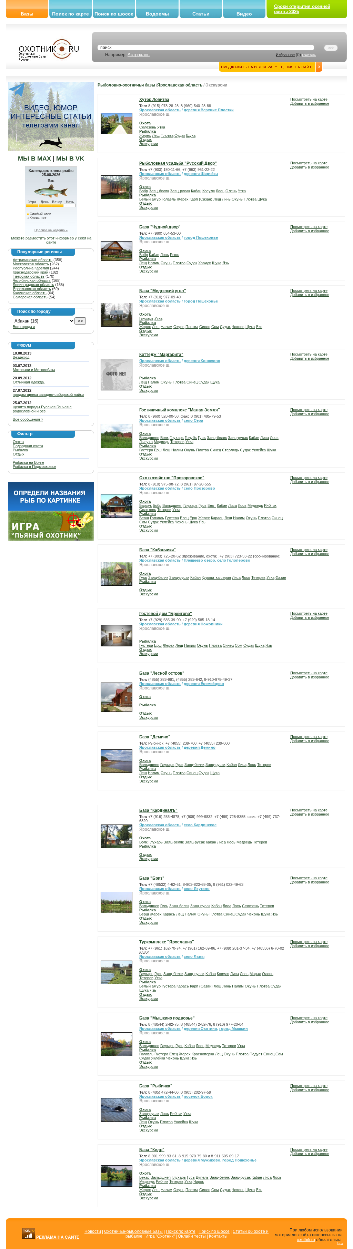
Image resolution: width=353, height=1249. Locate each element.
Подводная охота (28, 446)
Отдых (18, 454)
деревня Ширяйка (201, 174)
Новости (92, 1231)
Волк (164, 438)
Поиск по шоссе (113, 14)
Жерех (145, 135)
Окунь (237, 199)
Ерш (158, 450)
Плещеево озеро (199, 560)
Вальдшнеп (149, 438)
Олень (231, 191)
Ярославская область (32, 289)
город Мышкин (233, 1028)
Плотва (167, 135)
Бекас (144, 1177)
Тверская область (28, 276)
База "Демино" (154, 737)
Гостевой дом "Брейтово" (165, 613)
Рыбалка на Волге (28, 462)
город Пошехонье (201, 237)
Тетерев (177, 442)
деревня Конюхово (202, 361)
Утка (161, 127)
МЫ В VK (70, 158)
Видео (244, 14)
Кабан (196, 191)
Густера (146, 450)
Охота (18, 442)
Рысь (174, 255)
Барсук (145, 505)
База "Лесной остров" (161, 673)
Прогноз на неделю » (51, 230)
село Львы (194, 956)
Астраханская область (32, 260)
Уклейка (259, 450)
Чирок (198, 1181)
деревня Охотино (200, 1028)
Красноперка (203, 1054)
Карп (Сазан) (201, 199)
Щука (190, 135)
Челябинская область (32, 280)
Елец (184, 518)
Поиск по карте (70, 14)
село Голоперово (233, 560)
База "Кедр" (151, 1149)
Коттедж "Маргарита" (161, 354)
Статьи (201, 14)
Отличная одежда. (29, 382)
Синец (204, 327)
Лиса (264, 438)
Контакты (218, 1236)
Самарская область (30, 297)
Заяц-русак (180, 191)
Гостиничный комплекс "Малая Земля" (179, 410)
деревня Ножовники (203, 624)
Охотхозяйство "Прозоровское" (171, 477)
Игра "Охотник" (160, 1236)
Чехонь (238, 327)
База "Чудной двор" (160, 227)
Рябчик (270, 505)
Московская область (31, 264)
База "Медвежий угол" (162, 290)
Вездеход (21, 357)
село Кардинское (200, 825)
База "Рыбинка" (155, 1086)
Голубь (191, 438)
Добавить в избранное (309, 103)
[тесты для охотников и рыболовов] (51, 509)
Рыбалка (20, 450)
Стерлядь (230, 450)
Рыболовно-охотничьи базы (126, 85)
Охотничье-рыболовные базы (133, 1231)
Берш (144, 518)
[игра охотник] (51, 540)
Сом (215, 327)
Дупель (202, 1177)
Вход (340, 1243)
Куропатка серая (216, 577)
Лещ (156, 135)
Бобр (143, 191)
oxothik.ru (306, 1239)
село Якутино (197, 889)
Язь (225, 263)
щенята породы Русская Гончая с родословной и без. (42, 409)
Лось (220, 191)
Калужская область (30, 293)
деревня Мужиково (202, 1160)
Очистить (309, 55)
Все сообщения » (28, 419)
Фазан (280, 577)
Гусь (202, 438)
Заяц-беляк (159, 191)
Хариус (204, 263)
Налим (154, 263)
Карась (217, 518)
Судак (179, 135)
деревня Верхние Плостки (209, 110)
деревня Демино (199, 747)
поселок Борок (198, 1096)
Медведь (161, 442)
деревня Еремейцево (204, 684)
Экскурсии (148, 144)
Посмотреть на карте (308, 99)
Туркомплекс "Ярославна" (166, 942)
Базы (27, 14)
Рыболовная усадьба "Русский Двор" (178, 163)
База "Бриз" (151, 878)
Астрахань (139, 54)
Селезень (147, 127)
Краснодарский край (30, 272)
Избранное (285, 55)
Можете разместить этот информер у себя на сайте (51, 240)
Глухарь (146, 318)
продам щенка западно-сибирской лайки (48, 394)
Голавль (169, 199)
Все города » (24, 327)
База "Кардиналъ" (158, 810)
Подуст (256, 1054)
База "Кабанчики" (157, 549)
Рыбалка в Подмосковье (34, 466)
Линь (226, 199)
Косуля (208, 191)
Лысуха (146, 442)
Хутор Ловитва (154, 99)
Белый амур (150, 199)
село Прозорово (199, 488)
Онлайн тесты (192, 1236)
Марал (255, 974)
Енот (212, 505)
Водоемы (157, 14)
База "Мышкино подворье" (167, 1018)
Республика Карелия (31, 268)
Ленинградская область (33, 285)
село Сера (193, 420)
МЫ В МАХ (34, 158)
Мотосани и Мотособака (34, 370)
